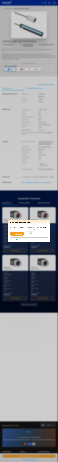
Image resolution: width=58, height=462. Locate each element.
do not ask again (14, 239)
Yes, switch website (17, 233)
